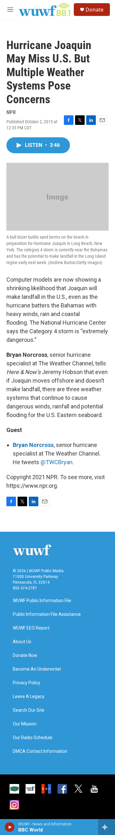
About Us (22, 641)
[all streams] (106, 827)
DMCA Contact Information (40, 751)
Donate (94, 9)
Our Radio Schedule (32, 737)
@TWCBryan (57, 462)
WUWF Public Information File (42, 600)
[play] (10, 827)
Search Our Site (28, 710)
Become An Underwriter (37, 669)
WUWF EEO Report (31, 628)
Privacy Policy (26, 682)
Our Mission (24, 724)
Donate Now (25, 655)
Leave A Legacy (28, 696)
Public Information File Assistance (47, 614)
